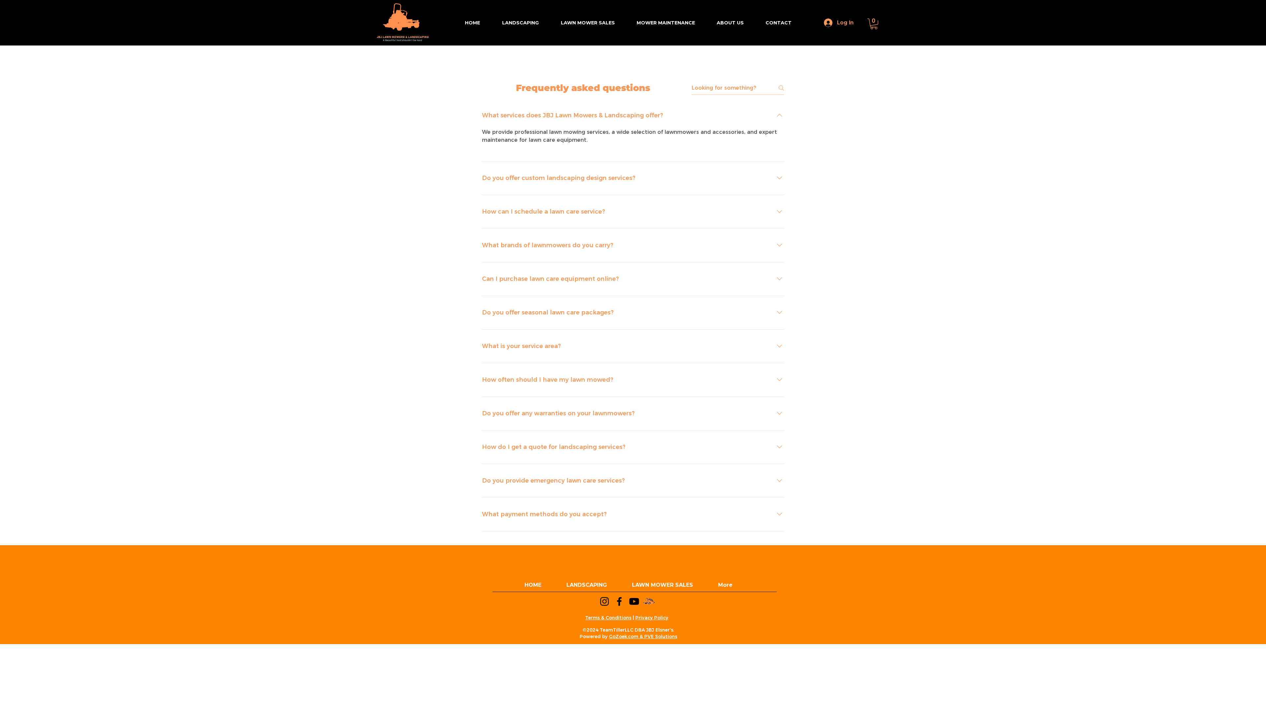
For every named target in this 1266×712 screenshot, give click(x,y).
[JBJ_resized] (649, 601)
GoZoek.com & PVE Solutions (643, 636)
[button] (873, 23)
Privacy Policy (651, 618)
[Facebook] (619, 601)
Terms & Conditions (608, 618)
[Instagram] (604, 601)
